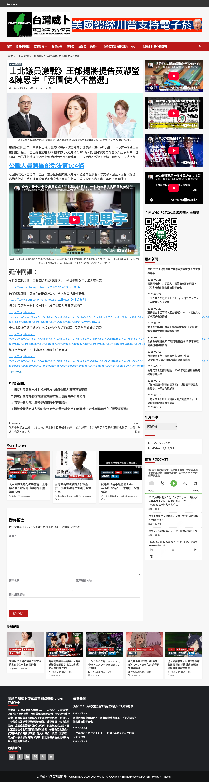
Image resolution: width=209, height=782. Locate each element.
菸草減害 (39, 46)
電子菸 (70, 46)
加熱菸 (82, 46)
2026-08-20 (135, 675)
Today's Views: (156, 443)
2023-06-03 (86, 496)
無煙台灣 (57, 46)
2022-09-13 (43, 88)
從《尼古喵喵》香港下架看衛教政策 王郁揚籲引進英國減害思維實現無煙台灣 (173, 328)
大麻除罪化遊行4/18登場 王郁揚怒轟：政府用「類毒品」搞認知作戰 (28, 488)
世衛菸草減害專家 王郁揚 (23, 88)
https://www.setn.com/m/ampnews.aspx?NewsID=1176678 (47, 299)
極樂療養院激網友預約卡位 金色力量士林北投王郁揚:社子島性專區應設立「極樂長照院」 (72, 409)
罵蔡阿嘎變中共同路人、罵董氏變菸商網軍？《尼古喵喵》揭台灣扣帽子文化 (171, 285)
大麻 (34, 469)
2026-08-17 (174, 675)
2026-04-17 (25, 496)
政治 (93, 46)
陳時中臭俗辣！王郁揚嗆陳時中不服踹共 (40, 402)
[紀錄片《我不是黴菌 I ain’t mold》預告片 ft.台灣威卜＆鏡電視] (120, 465)
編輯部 (14, 496)
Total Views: (155, 448)
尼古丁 (41, 469)
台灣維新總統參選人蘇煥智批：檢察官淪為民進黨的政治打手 (73, 488)
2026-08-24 (55, 675)
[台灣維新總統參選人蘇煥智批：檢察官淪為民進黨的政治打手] (74, 465)
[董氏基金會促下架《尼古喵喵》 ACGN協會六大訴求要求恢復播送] (144, 644)
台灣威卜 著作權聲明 (155, 46)
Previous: (40, 427)
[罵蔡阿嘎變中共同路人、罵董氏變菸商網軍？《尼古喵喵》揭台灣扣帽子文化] (64, 644)
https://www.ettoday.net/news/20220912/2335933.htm (45, 287)
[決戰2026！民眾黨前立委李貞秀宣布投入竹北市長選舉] (25, 644)
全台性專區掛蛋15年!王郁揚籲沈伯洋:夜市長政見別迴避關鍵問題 (173, 343)
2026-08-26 (25, 669)
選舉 (18, 653)
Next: (108, 427)
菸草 (136, 472)
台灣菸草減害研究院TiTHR (119, 46)
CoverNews (149, 776)
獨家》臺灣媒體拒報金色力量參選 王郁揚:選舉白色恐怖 (50, 396)
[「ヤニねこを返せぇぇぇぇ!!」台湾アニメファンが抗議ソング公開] (104, 644)
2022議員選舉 (15, 64)
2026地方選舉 (15, 650)
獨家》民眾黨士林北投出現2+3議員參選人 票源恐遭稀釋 (50, 390)
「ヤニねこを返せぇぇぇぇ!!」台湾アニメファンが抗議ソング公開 (172, 299)
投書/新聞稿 (23, 46)
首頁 (9, 46)
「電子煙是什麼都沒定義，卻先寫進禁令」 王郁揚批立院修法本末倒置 (172, 400)
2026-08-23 (95, 675)
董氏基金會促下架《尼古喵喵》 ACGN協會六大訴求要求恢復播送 (173, 314)
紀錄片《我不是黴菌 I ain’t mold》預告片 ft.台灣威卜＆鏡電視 (120, 488)
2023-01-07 (132, 496)
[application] (173, 479)
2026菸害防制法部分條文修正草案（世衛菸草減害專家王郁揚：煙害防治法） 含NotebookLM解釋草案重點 (173, 501)
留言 (12, 535)
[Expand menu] (46, 46)
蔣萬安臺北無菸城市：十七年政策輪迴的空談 (172, 530)
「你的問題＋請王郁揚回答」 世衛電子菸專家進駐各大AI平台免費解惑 (172, 386)
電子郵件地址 (84, 580)
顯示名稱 (14, 580)
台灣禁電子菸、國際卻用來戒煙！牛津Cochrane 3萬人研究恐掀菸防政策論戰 (168, 357)
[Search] (200, 46)
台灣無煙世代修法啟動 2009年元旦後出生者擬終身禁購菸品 (173, 372)
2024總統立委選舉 (77, 476)
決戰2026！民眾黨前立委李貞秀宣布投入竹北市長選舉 (173, 271)
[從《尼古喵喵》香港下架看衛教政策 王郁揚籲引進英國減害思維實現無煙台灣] (183, 644)
